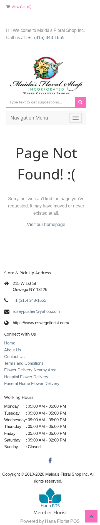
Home (9, 343)
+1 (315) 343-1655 (46, 37)
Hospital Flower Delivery (26, 376)
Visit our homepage (46, 224)
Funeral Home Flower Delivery (31, 383)
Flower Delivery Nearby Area (30, 369)
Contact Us (14, 356)
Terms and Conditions (24, 363)
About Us (12, 350)
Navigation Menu (29, 118)
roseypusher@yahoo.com (36, 311)
